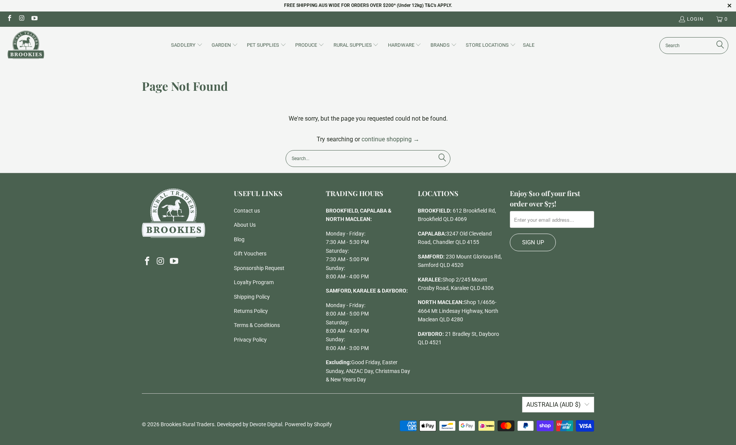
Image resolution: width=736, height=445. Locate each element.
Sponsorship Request (259, 268)
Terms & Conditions (257, 325)
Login (695, 19)
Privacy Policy (250, 340)
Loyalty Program (254, 282)
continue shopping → (390, 139)
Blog (239, 239)
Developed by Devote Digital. (250, 424)
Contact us (247, 211)
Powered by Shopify (308, 424)
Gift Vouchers (250, 253)
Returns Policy (251, 311)
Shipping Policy (252, 297)
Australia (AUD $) (553, 404)
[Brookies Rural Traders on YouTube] (34, 19)
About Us (245, 225)
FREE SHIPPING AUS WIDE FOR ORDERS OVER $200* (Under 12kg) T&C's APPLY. (368, 5)
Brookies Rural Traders (187, 424)
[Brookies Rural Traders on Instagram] (21, 19)
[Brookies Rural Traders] (26, 45)
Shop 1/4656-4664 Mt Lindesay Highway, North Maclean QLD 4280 (458, 310)
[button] (187, 46)
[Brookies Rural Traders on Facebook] (9, 19)
